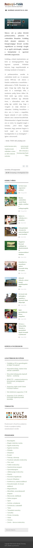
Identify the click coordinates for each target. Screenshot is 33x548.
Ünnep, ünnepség (12, 515)
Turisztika (10, 512)
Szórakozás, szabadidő (14, 505)
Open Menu (26, 5)
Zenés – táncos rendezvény (16, 522)
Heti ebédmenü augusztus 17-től (17, 392)
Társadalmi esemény (13, 510)
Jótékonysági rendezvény (15, 472)
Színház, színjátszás (13, 503)
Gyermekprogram (12, 469)
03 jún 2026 (23, 337)
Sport (9, 500)
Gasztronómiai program (14, 467)
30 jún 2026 (23, 257)
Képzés (9, 474)
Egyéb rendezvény (13, 445)
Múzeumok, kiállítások (14, 496)
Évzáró (9, 455)
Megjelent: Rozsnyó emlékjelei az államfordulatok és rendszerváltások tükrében (24, 248)
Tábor (9, 508)
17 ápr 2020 (13, 25)
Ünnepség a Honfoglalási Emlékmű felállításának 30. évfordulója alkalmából (17, 172)
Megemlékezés (12, 488)
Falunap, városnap (13, 457)
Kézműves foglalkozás (14, 476)
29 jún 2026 (23, 273)
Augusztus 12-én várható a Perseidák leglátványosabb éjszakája (15, 397)
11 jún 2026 (23, 319)
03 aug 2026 (24, 211)
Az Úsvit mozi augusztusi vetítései (23, 188)
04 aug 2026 (24, 192)
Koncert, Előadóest (13, 479)
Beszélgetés (11, 441)
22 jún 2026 (23, 305)
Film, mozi (10, 462)
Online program (12, 498)
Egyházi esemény (12, 448)
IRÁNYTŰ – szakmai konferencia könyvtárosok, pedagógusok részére (17, 381)
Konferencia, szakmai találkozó (17, 481)
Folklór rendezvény (13, 465)
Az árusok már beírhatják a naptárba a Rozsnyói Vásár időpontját (23, 298)
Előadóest (10, 453)
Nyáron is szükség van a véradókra (23, 218)
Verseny (9, 520)
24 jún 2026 (23, 289)
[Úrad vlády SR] (16, 415)
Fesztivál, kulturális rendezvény (17, 460)
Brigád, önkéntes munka (14, 443)
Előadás (9, 450)
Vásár (9, 517)
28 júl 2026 (23, 223)
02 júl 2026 (23, 237)
